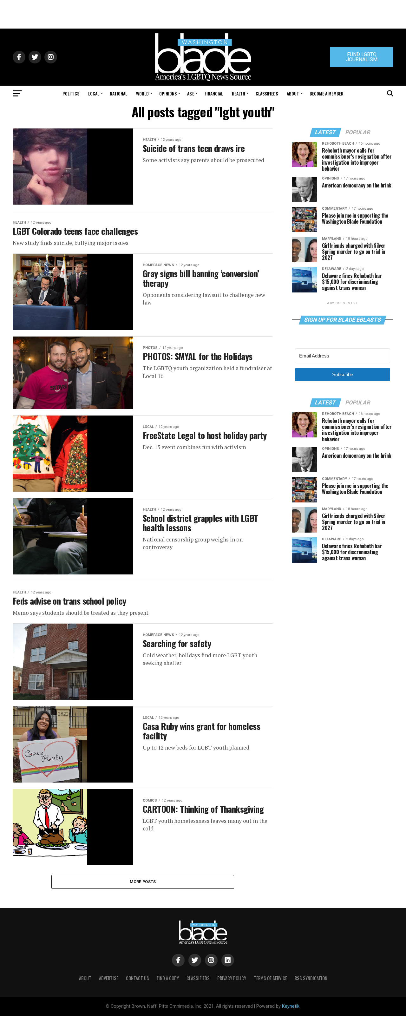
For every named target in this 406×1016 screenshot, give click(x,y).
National (118, 93)
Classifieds (267, 93)
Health (238, 93)
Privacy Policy (231, 978)
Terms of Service (270, 978)
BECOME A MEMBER (327, 93)
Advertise (108, 978)
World (142, 93)
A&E (190, 93)
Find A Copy (168, 978)
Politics (70, 93)
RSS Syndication (311, 978)
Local (93, 93)
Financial (214, 93)
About (293, 93)
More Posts (143, 881)
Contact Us (137, 978)
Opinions (168, 93)
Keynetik (290, 1006)
